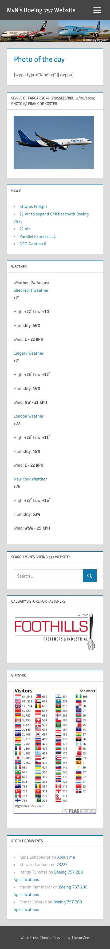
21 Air (24, 228)
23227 (62, 864)
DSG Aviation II (32, 243)
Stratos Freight (33, 206)
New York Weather (30, 479)
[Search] (90, 575)
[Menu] (97, 10)
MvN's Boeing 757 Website (41, 10)
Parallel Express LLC (37, 236)
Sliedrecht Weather (32, 290)
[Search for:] (48, 575)
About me (66, 857)
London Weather (29, 416)
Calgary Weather (29, 353)
